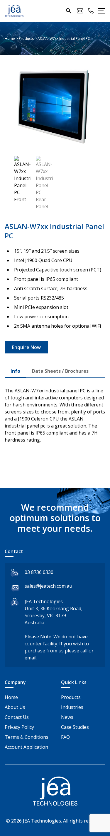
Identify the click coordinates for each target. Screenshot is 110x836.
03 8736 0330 (39, 572)
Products (71, 697)
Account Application (26, 747)
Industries (72, 707)
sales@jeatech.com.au (48, 586)
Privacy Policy (19, 727)
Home (11, 697)
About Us (15, 707)
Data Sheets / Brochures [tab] (60, 371)
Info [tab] (15, 371)
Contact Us (17, 717)
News (67, 717)
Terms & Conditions (26, 737)
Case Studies (75, 727)
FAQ (65, 737)
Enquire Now (26, 347)
